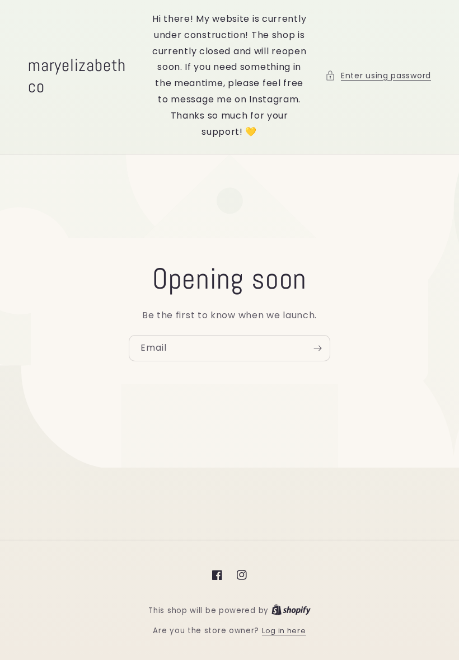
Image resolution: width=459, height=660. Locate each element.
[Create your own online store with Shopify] (291, 610)
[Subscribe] (317, 348)
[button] (378, 76)
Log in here (284, 630)
